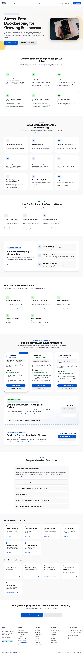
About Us (50, 3)
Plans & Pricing (54, 642)
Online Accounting (11, 3)
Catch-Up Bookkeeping (23, 632)
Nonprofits (37, 638)
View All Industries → (39, 644)
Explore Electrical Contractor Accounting (70, 576)
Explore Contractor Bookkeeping (39, 308)
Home (5, 9)
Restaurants (37, 630)
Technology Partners (39, 3)
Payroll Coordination (22, 638)
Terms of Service (68, 652)
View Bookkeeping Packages (31, 615)
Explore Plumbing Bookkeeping (64, 308)
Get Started (77, 3)
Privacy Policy (60, 652)
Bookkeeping (21, 630)
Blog (54, 3)
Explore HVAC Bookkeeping (37, 326)
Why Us (46, 3)
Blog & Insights (54, 640)
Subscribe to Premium (41, 385)
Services (10, 9)
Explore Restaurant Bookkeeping (13, 308)
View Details (9, 536)
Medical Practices (38, 634)
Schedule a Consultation (28, 42)
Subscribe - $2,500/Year (69, 408)
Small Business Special (23, 642)
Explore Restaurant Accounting (13, 576)
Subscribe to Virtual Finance (67, 385)
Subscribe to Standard (15, 385)
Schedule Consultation (16, 388)
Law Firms (37, 636)
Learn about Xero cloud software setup (17, 265)
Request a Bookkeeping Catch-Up (67, 436)
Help (57, 3)
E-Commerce (37, 642)
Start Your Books (11, 42)
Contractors (37, 632)
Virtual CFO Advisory (22, 640)
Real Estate (37, 640)
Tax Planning (20, 636)
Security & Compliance (77, 652)
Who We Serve (32, 3)
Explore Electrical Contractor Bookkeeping (15, 326)
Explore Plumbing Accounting (51, 576)
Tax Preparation (21, 634)
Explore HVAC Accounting (12, 592)
